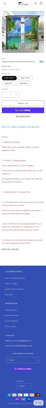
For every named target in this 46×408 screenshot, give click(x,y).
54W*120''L (25, 78)
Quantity (5, 89)
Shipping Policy (11, 310)
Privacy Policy (10, 326)
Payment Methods (11, 315)
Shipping (4, 69)
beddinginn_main (19, 403)
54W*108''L (9, 78)
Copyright (9, 295)
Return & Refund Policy (14, 289)
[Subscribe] (36, 360)
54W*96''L (24, 83)
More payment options (23, 116)
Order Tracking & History (15, 278)
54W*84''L (8, 83)
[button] (5, 3)
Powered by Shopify (31, 403)
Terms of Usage (11, 284)
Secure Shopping (11, 321)
